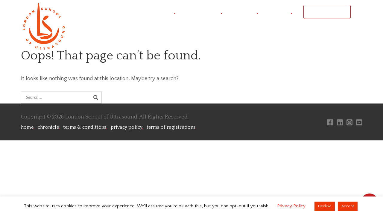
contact (280, 12)
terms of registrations (172, 127)
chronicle (49, 127)
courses (245, 12)
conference (204, 12)
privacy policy (127, 127)
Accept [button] (347, 206)
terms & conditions (85, 127)
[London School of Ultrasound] (43, 26)
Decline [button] (324, 206)
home (27, 127)
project (164, 12)
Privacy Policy (292, 205)
